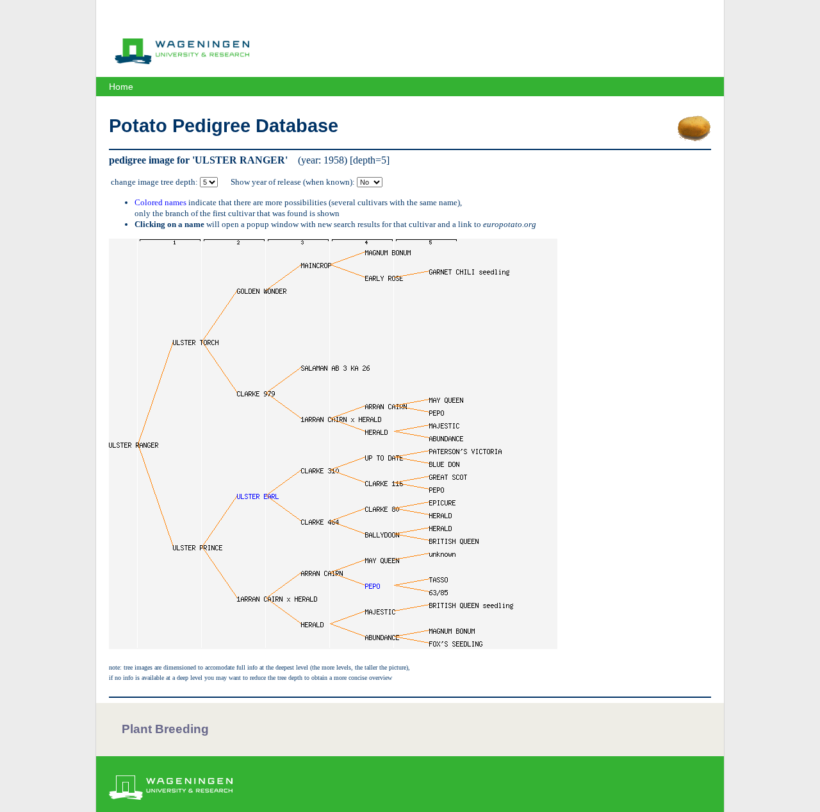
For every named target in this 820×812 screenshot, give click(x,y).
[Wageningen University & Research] (182, 61)
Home (121, 86)
